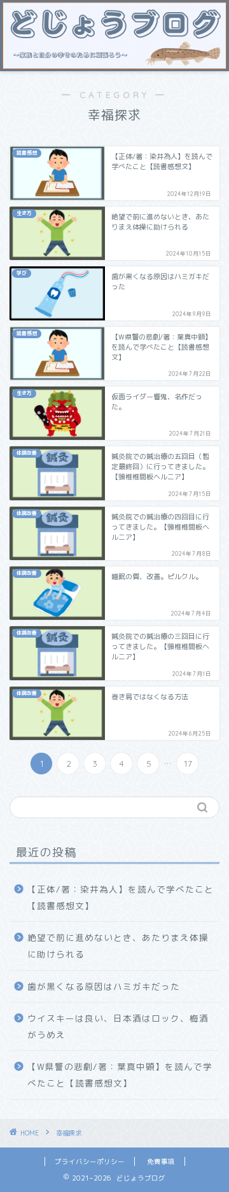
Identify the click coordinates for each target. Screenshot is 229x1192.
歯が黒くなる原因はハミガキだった (103, 986)
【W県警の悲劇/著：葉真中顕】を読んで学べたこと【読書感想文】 (119, 1074)
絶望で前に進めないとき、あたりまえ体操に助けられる (118, 945)
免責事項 (161, 1161)
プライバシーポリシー (90, 1161)
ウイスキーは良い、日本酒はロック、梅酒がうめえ (118, 1026)
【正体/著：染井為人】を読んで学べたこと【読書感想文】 (120, 897)
